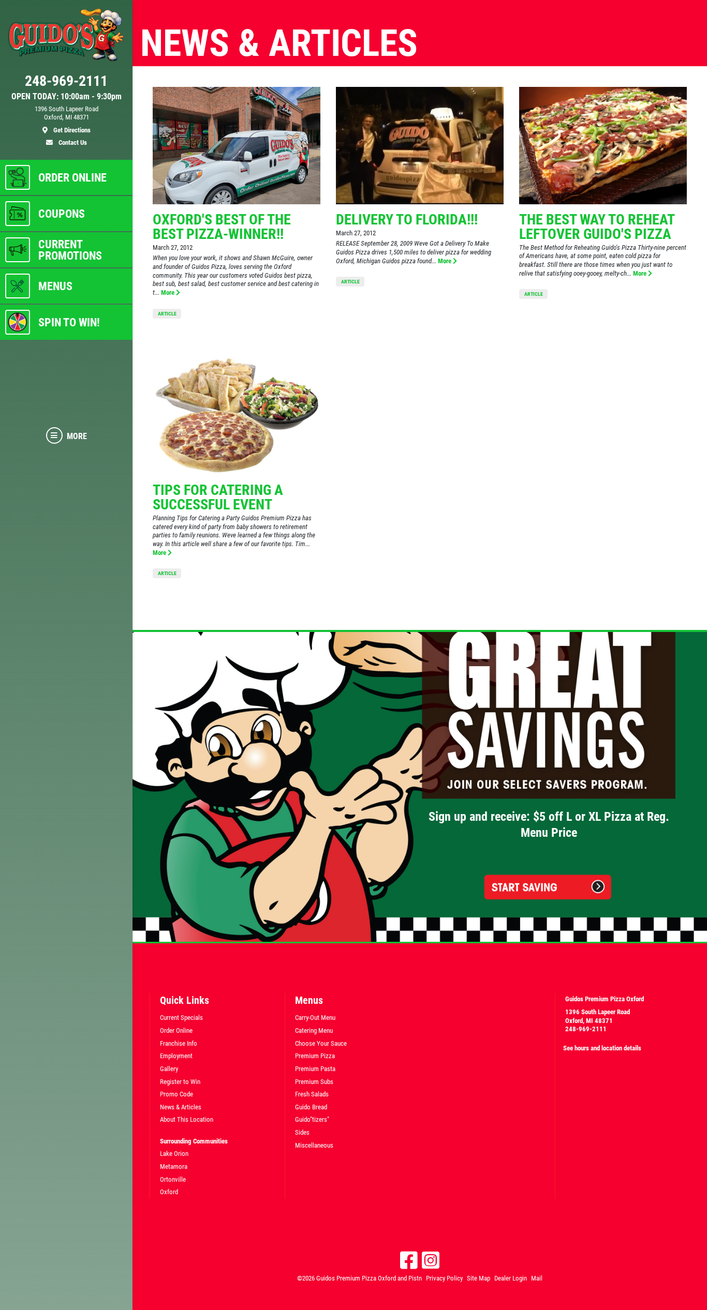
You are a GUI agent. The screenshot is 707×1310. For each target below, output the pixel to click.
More (168, 292)
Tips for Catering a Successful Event (218, 497)
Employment (176, 1056)
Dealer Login (510, 1278)
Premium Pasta (315, 1069)
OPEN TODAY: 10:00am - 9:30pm (66, 97)
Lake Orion (174, 1153)
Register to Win (180, 1082)
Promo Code (176, 1094)
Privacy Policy (444, 1278)
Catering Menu (314, 1030)
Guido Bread (311, 1107)
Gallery (169, 1069)
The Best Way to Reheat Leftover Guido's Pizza (596, 227)
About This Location (186, 1119)
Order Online (176, 1030)
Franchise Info (178, 1043)
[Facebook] (409, 1260)
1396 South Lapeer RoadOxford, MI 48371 (597, 1016)
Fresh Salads (312, 1094)
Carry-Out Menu (315, 1017)
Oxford (169, 1192)
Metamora (173, 1166)
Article (167, 314)
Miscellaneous (314, 1145)
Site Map (478, 1278)
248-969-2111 (586, 1029)
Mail (536, 1278)
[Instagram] (430, 1260)
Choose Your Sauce (321, 1043)
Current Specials (181, 1017)
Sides (302, 1132)
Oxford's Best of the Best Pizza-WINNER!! (222, 227)
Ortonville (173, 1179)
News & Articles (180, 1107)
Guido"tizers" (312, 1119)
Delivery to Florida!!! (407, 219)
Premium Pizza (315, 1056)
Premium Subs (314, 1082)
